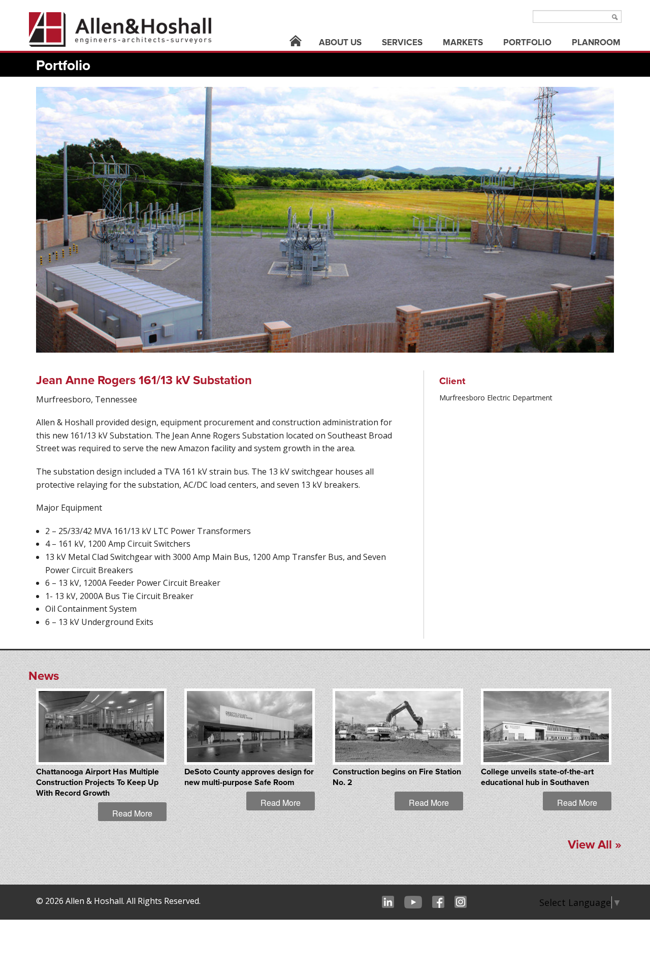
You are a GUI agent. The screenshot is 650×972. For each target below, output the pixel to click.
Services (402, 43)
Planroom (596, 43)
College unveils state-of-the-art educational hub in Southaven (537, 777)
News (43, 676)
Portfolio (527, 43)
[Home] (295, 43)
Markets (463, 43)
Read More (132, 813)
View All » (595, 844)
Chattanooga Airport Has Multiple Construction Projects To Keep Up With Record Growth (97, 782)
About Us (340, 43)
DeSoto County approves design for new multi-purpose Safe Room (249, 777)
